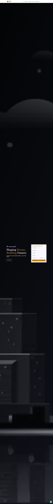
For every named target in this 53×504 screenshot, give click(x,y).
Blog (34, 1)
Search (39, 260)
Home (23, 1)
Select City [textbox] (34, 255)
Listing (32, 1)
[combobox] (39, 250)
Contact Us (37, 1)
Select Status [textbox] (34, 250)
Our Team (29, 1)
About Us (26, 1)
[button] (51, 502)
